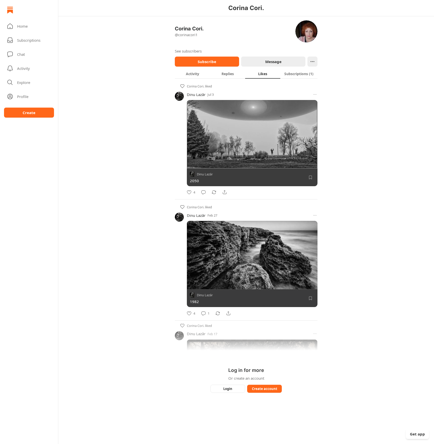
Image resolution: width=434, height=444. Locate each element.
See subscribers (188, 51)
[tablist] (246, 74)
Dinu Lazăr (196, 94)
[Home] (10, 10)
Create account (264, 388)
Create (29, 112)
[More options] (315, 94)
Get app (417, 433)
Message (273, 61)
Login (227, 388)
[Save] (310, 177)
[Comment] (203, 192)
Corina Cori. (195, 86)
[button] (29, 26)
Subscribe (207, 61)
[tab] (192, 74)
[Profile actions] (312, 62)
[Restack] (214, 192)
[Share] (224, 192)
